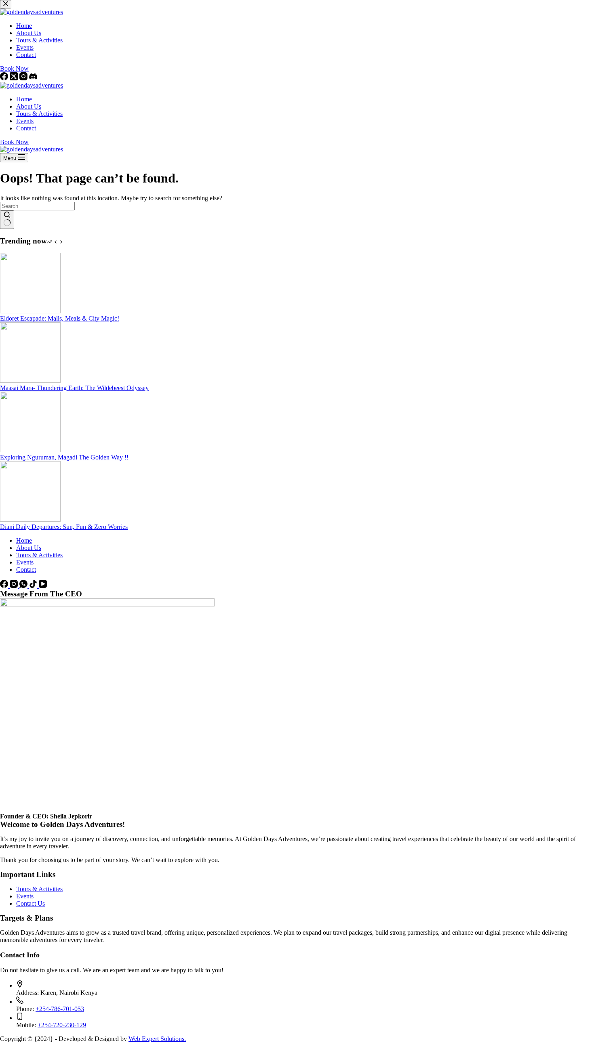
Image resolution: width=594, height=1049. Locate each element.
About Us (28, 106)
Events (25, 120)
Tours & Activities (39, 113)
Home (24, 99)
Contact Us (30, 903)
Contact (26, 128)
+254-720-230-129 (62, 1025)
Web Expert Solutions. (157, 1038)
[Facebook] (5, 585)
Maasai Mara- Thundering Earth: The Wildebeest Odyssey (74, 387)
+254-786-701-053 (60, 1008)
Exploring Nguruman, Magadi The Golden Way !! (64, 457)
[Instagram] (14, 585)
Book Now (14, 141)
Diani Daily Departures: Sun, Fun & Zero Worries (64, 526)
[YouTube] (43, 585)
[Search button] (7, 219)
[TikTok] (34, 585)
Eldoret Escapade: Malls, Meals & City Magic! (59, 318)
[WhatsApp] (24, 585)
